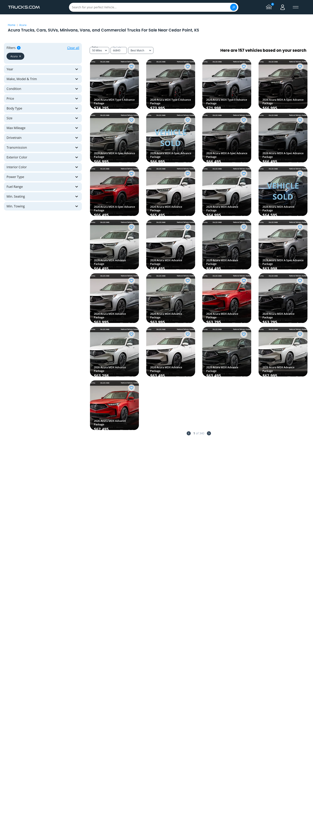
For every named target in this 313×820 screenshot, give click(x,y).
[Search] (233, 7)
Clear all (73, 48)
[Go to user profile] (282, 7)
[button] (15, 56)
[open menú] (296, 7)
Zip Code (117, 47)
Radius (95, 47)
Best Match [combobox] (137, 50)
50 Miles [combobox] (97, 50)
